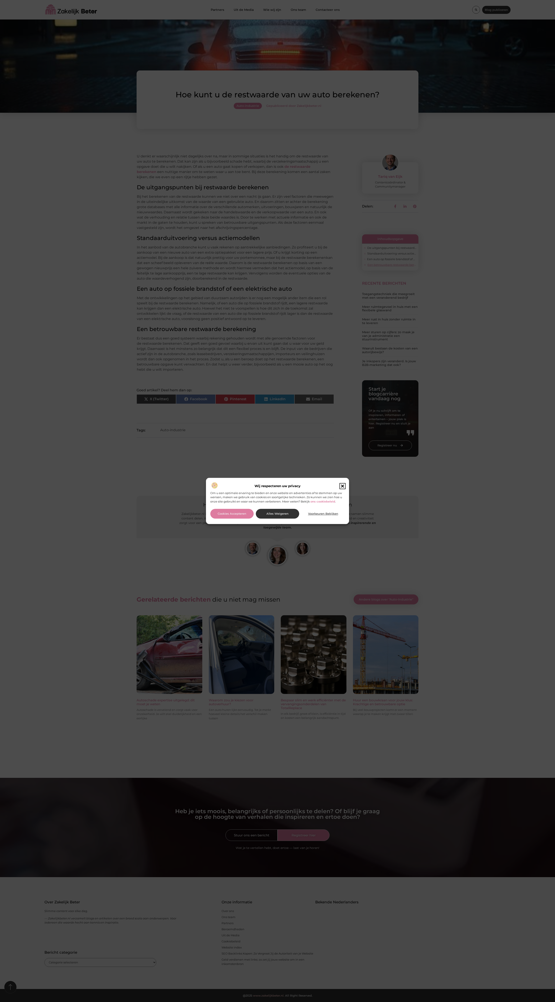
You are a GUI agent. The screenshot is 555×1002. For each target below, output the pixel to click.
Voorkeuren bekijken (323, 513)
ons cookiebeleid (322, 501)
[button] (342, 486)
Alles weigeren (277, 513)
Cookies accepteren (232, 513)
